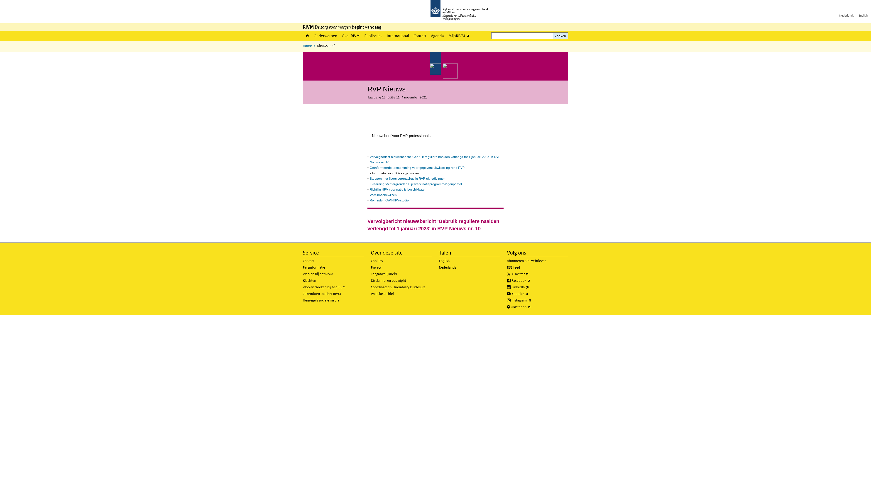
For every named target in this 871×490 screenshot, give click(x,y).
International (398, 35)
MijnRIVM (460, 35)
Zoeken (560, 36)
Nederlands (846, 15)
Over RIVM (351, 35)
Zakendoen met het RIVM (322, 294)
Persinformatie (314, 267)
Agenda (437, 35)
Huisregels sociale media (321, 300)
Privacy (376, 267)
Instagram (531, 300)
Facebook (531, 280)
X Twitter (530, 274)
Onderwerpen (325, 35)
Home (307, 36)
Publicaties (373, 35)
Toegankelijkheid (384, 274)
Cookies (377, 261)
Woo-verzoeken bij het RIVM (324, 287)
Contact (419, 35)
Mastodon (531, 306)
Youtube (530, 293)
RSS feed (513, 267)
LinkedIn (530, 287)
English (863, 15)
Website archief (382, 294)
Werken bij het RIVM (318, 274)
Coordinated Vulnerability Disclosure (398, 287)
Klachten (309, 280)
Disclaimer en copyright (388, 280)
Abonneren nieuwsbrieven (526, 261)
